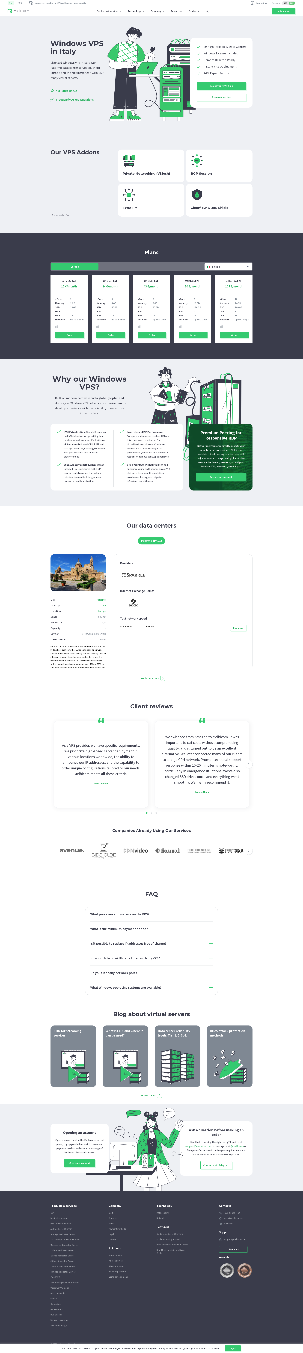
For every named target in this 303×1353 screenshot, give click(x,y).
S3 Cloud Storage (58, 1325)
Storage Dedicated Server (62, 1234)
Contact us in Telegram (216, 1165)
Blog (111, 1212)
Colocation (55, 1304)
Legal (111, 1234)
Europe (102, 611)
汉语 (20, 3)
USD (285, 3)
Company (156, 11)
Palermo (101, 599)
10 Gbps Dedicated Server (62, 1266)
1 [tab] (147, 813)
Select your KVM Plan (221, 85)
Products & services (107, 11)
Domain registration (59, 1320)
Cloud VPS (55, 1277)
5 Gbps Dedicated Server (62, 1261)
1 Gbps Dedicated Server (62, 1250)
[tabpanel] (101, 764)
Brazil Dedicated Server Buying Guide (171, 1252)
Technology (134, 11)
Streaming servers (117, 1271)
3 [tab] (156, 813)
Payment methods (117, 1228)
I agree (232, 1348)
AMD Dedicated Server (61, 1228)
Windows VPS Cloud (59, 1287)
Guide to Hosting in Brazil (168, 1239)
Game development (118, 1276)
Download (238, 627)
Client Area (283, 11)
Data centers (56, 1309)
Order (69, 335)
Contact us (261, 3)
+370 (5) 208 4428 (232, 1212)
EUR (292, 3)
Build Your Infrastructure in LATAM (172, 1244)
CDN (52, 1212)
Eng (10, 3)
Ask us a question (221, 97)
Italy (103, 605)
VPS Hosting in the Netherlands (65, 1282)
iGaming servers (116, 1266)
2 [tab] (151, 813)
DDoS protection (58, 1293)
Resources (176, 11)
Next (248, 764)
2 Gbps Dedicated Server (62, 1255)
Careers (112, 1239)
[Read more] (73, 1056)
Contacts (193, 11)
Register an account (221, 477)
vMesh (53, 1298)
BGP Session (56, 1314)
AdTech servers (116, 1260)
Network (161, 1218)
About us (113, 1218)
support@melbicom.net (198, 1146)
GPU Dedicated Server (61, 1223)
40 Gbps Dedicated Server (62, 1271)
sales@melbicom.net (234, 1218)
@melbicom (237, 1146)
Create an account (79, 1162)
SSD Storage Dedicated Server (65, 1239)
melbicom (228, 1223)
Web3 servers (115, 1255)
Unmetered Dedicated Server (64, 1245)
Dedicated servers (59, 1218)
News (111, 1223)
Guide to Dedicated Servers (170, 1233)
